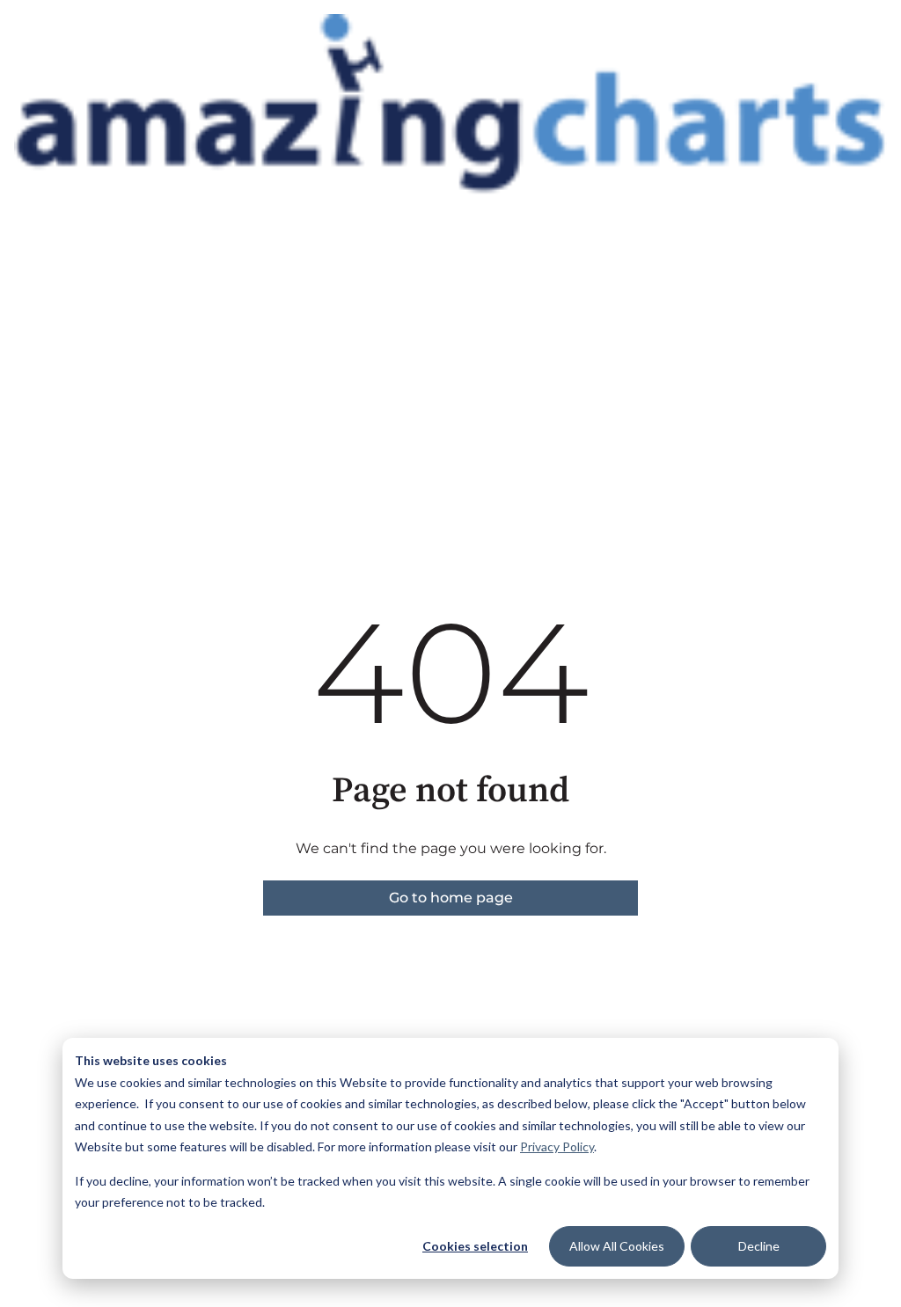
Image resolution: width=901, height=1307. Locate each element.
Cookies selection (475, 1245)
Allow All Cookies (616, 1245)
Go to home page (451, 897)
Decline (759, 1245)
